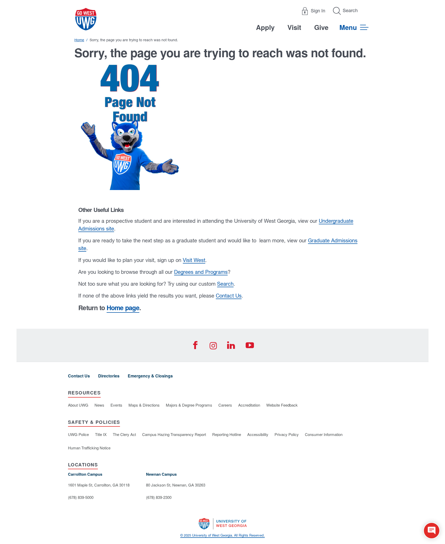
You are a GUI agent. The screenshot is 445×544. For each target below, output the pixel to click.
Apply (265, 27)
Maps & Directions (144, 405)
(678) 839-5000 (80, 497)
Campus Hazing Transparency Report (174, 434)
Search (225, 284)
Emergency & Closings (150, 376)
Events (116, 405)
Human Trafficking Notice (89, 447)
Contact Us (229, 296)
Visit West (194, 260)
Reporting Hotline (226, 434)
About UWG (78, 405)
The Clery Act (124, 434)
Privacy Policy (287, 434)
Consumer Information (324, 434)
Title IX (101, 434)
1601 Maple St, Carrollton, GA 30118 (99, 485)
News (99, 405)
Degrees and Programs (201, 272)
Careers (225, 405)
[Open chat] (431, 530)
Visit (294, 27)
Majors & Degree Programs (189, 405)
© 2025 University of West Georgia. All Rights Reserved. (222, 535)
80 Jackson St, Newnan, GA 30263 (175, 485)
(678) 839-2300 (159, 497)
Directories (108, 376)
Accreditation (249, 405)
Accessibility (257, 434)
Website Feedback (282, 405)
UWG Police (78, 434)
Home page (123, 307)
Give (321, 27)
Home (79, 40)
